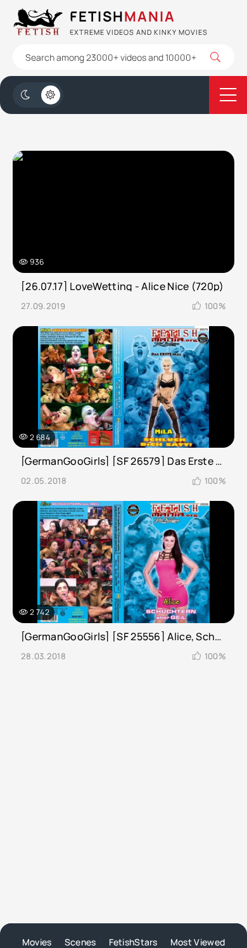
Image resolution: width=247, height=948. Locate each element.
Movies (37, 942)
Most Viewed (197, 942)
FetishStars (133, 942)
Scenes (80, 942)
